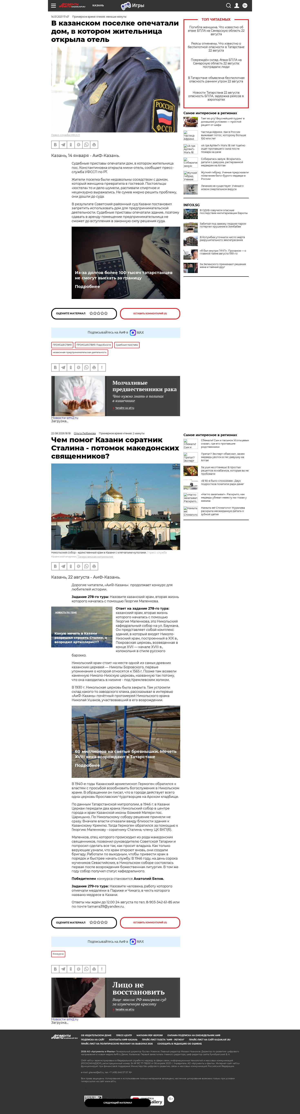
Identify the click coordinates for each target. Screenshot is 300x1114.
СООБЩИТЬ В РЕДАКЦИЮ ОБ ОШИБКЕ (179, 1043)
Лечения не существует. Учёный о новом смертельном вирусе (222, 187)
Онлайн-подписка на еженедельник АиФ (193, 1035)
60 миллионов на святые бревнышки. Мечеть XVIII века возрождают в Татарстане (126, 754)
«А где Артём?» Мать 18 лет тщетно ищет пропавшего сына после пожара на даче (223, 148)
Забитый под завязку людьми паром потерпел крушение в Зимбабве (223, 225)
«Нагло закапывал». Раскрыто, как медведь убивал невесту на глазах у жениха (224, 497)
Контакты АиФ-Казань (123, 1039)
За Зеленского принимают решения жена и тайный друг (223, 266)
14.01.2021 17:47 (60, 16)
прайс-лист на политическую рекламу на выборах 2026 (117, 1043)
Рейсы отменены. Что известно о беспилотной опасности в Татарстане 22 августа (216, 47)
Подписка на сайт (92, 1039)
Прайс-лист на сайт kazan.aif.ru (209, 1039)
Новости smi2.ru (64, 418)
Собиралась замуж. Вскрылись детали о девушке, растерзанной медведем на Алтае (222, 162)
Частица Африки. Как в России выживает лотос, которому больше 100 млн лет (223, 135)
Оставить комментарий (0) (150, 313)
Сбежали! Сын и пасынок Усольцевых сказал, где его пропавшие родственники (225, 443)
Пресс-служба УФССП (65, 135)
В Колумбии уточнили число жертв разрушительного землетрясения (222, 239)
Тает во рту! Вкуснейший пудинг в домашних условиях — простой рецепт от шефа (222, 122)
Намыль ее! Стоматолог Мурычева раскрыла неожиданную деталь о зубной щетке (223, 511)
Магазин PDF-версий (150, 1035)
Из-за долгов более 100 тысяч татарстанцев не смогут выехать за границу (123, 275)
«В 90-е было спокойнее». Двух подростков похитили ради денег (222, 482)
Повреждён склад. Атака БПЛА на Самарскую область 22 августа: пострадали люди (216, 63)
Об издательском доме (96, 1035)
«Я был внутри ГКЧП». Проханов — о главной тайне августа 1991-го (223, 252)
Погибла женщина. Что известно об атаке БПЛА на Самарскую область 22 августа (216, 31)
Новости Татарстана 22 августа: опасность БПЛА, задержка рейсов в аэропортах (216, 96)
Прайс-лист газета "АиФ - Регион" (163, 1039)
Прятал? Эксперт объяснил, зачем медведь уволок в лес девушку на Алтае (222, 457)
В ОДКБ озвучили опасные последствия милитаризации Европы (224, 212)
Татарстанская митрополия (95, 556)
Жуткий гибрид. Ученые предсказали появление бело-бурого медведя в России (225, 175)
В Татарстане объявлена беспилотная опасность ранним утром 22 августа (216, 79)
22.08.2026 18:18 (61, 433)
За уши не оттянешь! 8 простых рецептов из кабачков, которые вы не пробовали (225, 470)
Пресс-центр (124, 1035)
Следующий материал (117, 1103)
